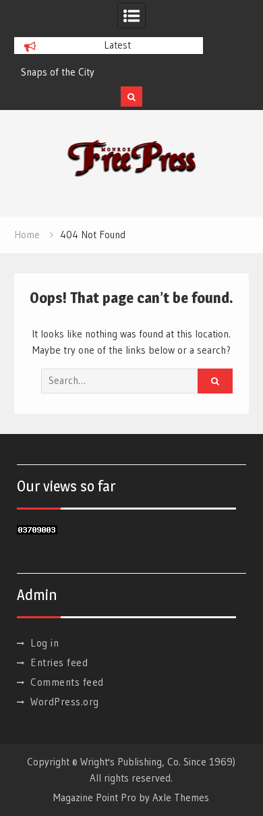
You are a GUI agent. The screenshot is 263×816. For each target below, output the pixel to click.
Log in (44, 642)
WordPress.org (64, 701)
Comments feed (67, 682)
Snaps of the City (57, 71)
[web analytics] (37, 530)
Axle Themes (180, 797)
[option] (108, 72)
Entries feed (59, 662)
